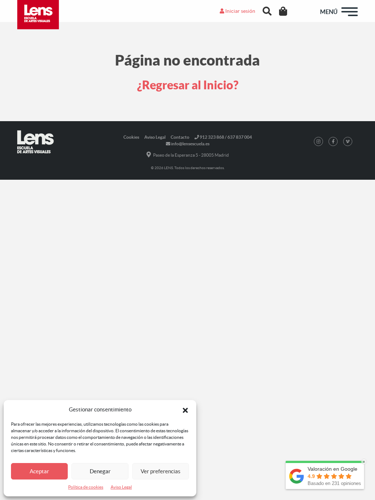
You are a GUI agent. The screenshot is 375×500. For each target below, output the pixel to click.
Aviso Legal (121, 487)
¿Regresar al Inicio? (187, 85)
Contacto (180, 137)
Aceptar (39, 471)
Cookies (131, 137)
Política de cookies (85, 487)
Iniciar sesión (239, 11)
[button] (185, 409)
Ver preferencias (161, 471)
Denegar (100, 471)
